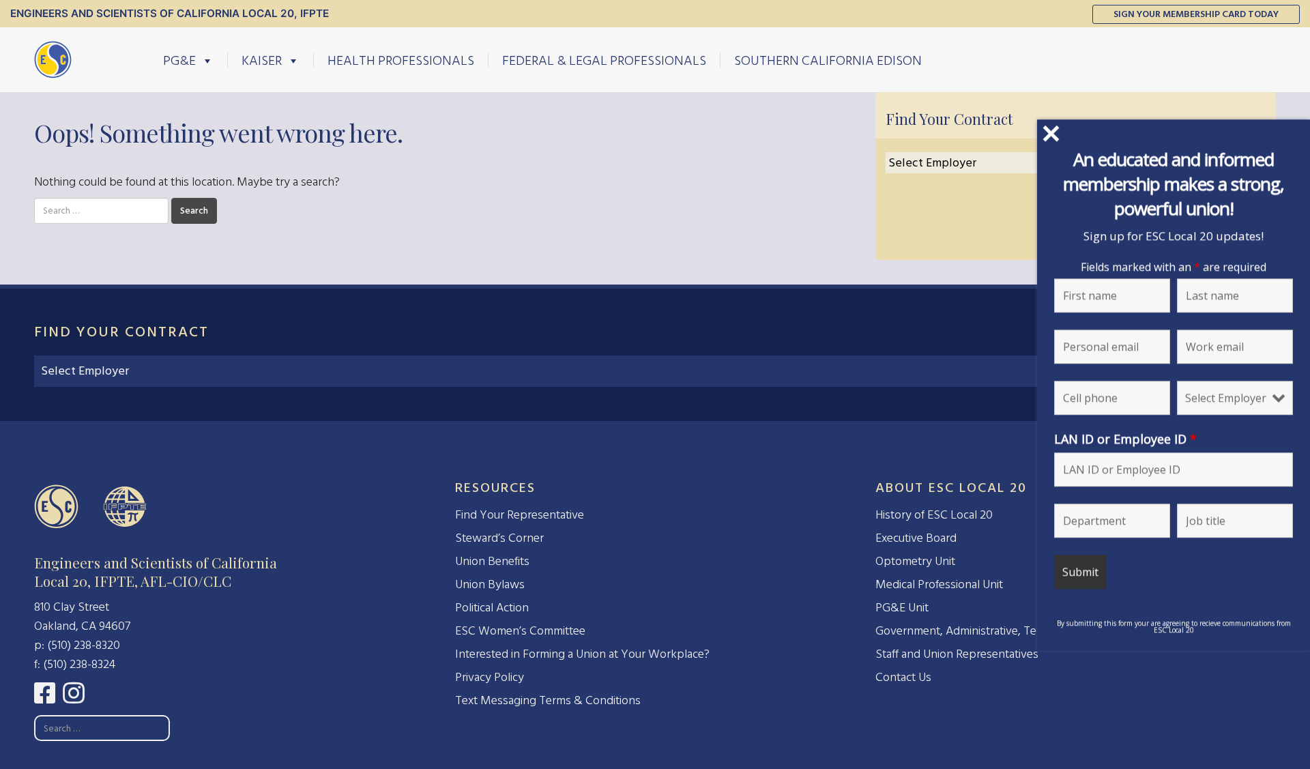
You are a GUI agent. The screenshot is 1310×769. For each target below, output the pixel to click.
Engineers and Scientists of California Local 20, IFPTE (169, 13)
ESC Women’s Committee (520, 631)
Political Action (492, 608)
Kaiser (262, 60)
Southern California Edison (828, 60)
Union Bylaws (490, 584)
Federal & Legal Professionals (604, 60)
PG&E (179, 60)
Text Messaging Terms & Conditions (548, 700)
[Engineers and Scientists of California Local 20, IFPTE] (53, 59)
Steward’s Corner (499, 538)
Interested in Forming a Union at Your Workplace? (582, 654)
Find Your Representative (519, 515)
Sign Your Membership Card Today (1196, 14)
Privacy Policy (489, 677)
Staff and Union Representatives (956, 654)
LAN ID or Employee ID (1125, 438)
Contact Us (903, 677)
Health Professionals (401, 60)
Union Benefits (492, 561)
